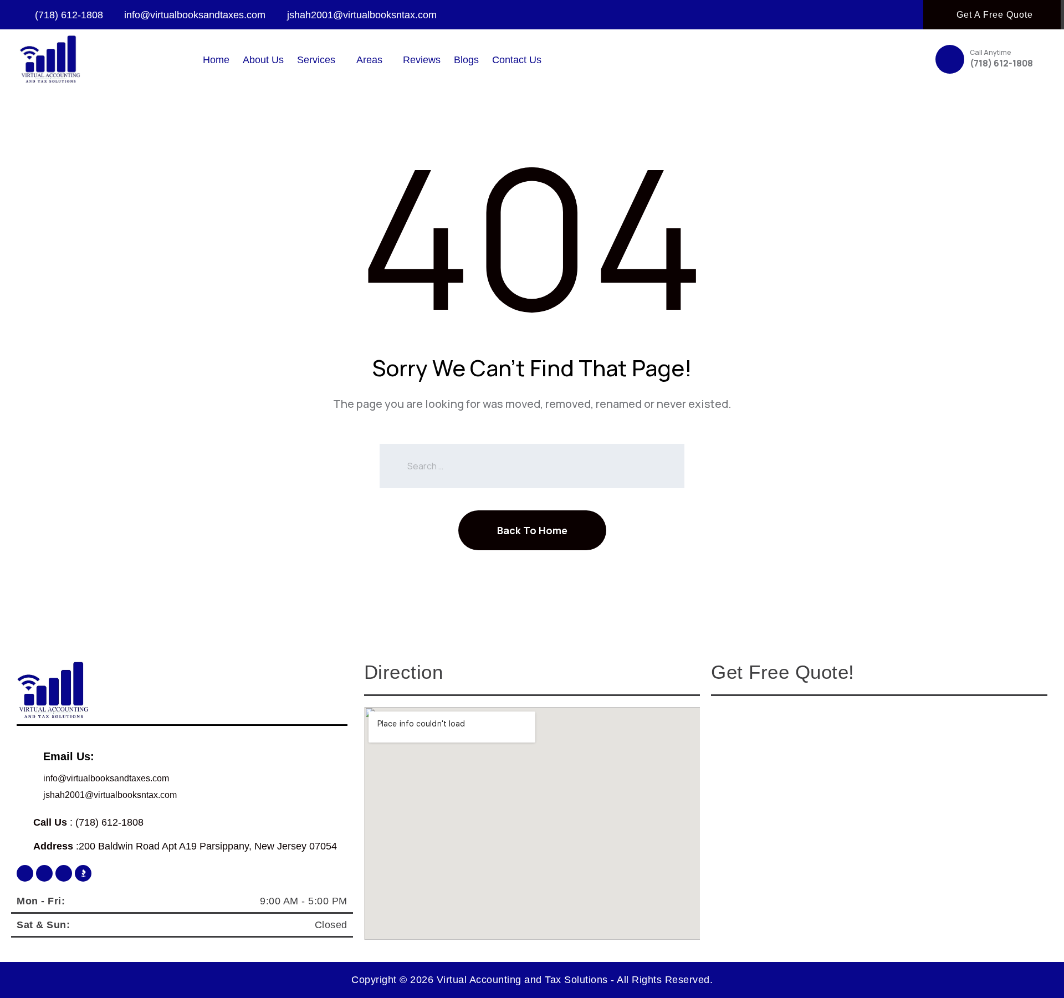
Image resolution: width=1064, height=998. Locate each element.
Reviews (422, 59)
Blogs (466, 59)
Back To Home (532, 530)
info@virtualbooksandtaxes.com (106, 778)
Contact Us (516, 59)
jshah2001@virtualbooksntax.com (110, 795)
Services (316, 59)
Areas (369, 59)
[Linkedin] (63, 873)
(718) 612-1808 (1001, 63)
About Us (263, 59)
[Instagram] (44, 873)
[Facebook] (25, 873)
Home (216, 59)
